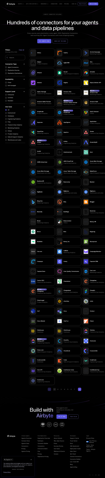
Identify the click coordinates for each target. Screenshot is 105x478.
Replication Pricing (43, 456)
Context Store (25, 441)
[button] (21, 4)
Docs (60, 3)
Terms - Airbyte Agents (90, 450)
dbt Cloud (73, 454)
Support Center (74, 438)
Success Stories (58, 446)
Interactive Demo (42, 448)
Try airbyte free (44, 41)
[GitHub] (90, 475)
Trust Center (73, 441)
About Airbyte (58, 438)
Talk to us (82, 3)
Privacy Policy (90, 438)
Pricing (66, 3)
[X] (93, 475)
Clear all (21, 50)
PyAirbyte (40, 441)
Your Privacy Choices (93, 441)
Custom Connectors (76, 456)
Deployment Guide (75, 448)
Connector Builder (43, 443)
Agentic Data (25, 443)
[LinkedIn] (96, 475)
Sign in (74, 3)
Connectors (54, 3)
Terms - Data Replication (90, 445)
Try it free (93, 3)
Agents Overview (26, 438)
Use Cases (57, 448)
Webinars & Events (59, 451)
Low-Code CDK (74, 461)
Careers (56, 454)
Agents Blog (73, 467)
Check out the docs (60, 41)
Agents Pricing (25, 451)
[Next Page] (79, 389)
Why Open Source (59, 441)
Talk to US (73, 416)
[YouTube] (99, 475)
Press (55, 443)
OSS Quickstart (74, 446)
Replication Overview (44, 438)
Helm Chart (73, 451)
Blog (71, 464)
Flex (39, 451)
